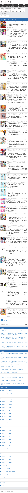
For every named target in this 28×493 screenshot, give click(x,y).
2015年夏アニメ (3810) (6, 439)
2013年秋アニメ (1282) (6, 454)
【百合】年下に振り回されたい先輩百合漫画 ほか (11, 374)
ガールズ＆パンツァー (17, 174)
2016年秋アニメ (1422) (6, 425)
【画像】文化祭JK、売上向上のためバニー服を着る (11, 380)
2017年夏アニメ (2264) (6, 413)
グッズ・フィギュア (22, 113)
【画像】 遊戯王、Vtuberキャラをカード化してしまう (11, 330)
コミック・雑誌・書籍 (19, 30)
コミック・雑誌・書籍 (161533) (8, 471)
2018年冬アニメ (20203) (7, 404)
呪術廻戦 (14, 238)
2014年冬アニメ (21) (6, 451)
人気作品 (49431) (5, 465)
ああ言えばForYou (10, 27)
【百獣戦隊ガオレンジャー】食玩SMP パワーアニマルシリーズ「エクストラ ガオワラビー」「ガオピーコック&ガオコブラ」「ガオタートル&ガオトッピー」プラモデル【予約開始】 (14, 363)
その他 (18, 22)
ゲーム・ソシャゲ (13, 71)
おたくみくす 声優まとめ (11, 59)
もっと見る (22, 11)
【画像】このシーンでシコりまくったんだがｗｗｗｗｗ (12, 369)
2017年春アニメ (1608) (6, 416)
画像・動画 (21, 61)
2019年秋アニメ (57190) (7, 399)
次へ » (10, 320)
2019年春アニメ (15, 11)
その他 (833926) (5, 474)
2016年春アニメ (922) (6, 430)
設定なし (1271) (5, 480)
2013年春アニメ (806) (6, 459)
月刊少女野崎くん (4, 15)
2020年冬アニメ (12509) (7, 390)
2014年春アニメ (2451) (6, 448)
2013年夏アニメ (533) (6, 456)
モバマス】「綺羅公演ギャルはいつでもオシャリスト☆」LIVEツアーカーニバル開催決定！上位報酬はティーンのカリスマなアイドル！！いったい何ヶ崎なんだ (14, 338)
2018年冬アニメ (15, 269)
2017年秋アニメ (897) (6, 410)
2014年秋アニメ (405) (6, 445)
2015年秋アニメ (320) (6, 436)
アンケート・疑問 (13, 22)
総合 (2, 8)
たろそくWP (9, 296)
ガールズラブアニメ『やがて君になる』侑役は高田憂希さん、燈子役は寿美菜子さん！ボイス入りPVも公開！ (14, 334)
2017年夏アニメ (13, 95)
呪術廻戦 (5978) (5, 483)
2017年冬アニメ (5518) (6, 422)
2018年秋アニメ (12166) (7, 407)
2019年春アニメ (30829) (7, 393)
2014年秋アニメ (15, 21)
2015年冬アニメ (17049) (7, 442)
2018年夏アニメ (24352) (7, 401)
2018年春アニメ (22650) (7, 419)
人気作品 (19, 175)
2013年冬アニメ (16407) (7, 462)
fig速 (7, 111)
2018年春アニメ (24, 189)
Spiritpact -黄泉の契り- (5, 11)
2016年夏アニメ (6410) (6, 427)
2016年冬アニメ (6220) (6, 433)
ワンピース (15, 94)
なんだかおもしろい (10, 39)
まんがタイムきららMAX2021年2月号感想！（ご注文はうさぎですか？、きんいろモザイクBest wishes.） (14, 354)
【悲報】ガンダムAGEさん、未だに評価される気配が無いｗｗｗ (13, 377)
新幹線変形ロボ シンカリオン (10, 8)
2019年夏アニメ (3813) (6, 396)
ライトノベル (12, 30)
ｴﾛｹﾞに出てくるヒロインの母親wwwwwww (9, 366)
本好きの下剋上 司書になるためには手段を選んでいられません (16, 151)
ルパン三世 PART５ (13, 192)
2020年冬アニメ (21, 8)
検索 (26, 324)
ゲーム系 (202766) (5, 477)
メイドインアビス (20, 94)
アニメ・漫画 (21, 21)
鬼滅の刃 (3, 485)
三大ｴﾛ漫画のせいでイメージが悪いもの (9, 372)
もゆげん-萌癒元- (10, 196)
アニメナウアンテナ (7, 2)
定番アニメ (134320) (6, 468)
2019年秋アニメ (15, 149)
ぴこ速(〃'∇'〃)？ (10, 68)
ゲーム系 (24, 71)
